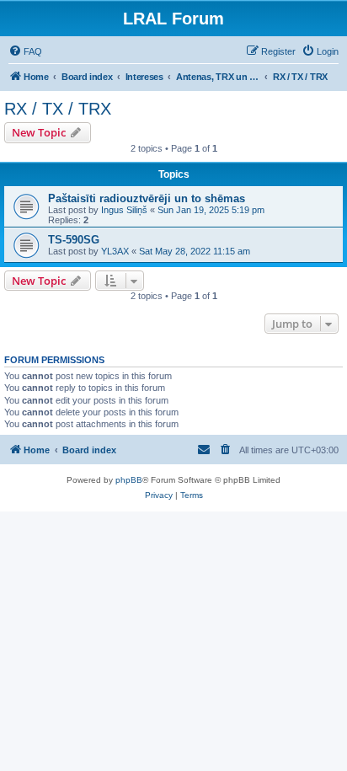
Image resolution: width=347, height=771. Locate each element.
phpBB (128, 480)
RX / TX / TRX (57, 108)
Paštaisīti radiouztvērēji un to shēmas (146, 198)
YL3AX (115, 251)
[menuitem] (25, 51)
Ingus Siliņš (124, 210)
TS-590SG (73, 239)
